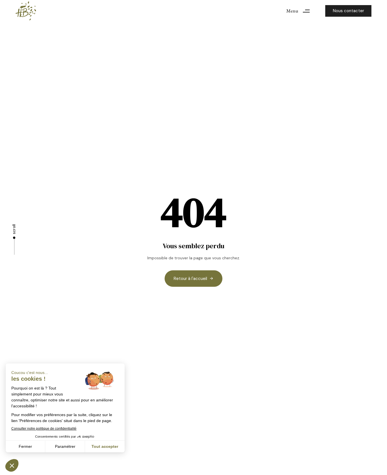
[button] (300, 11)
